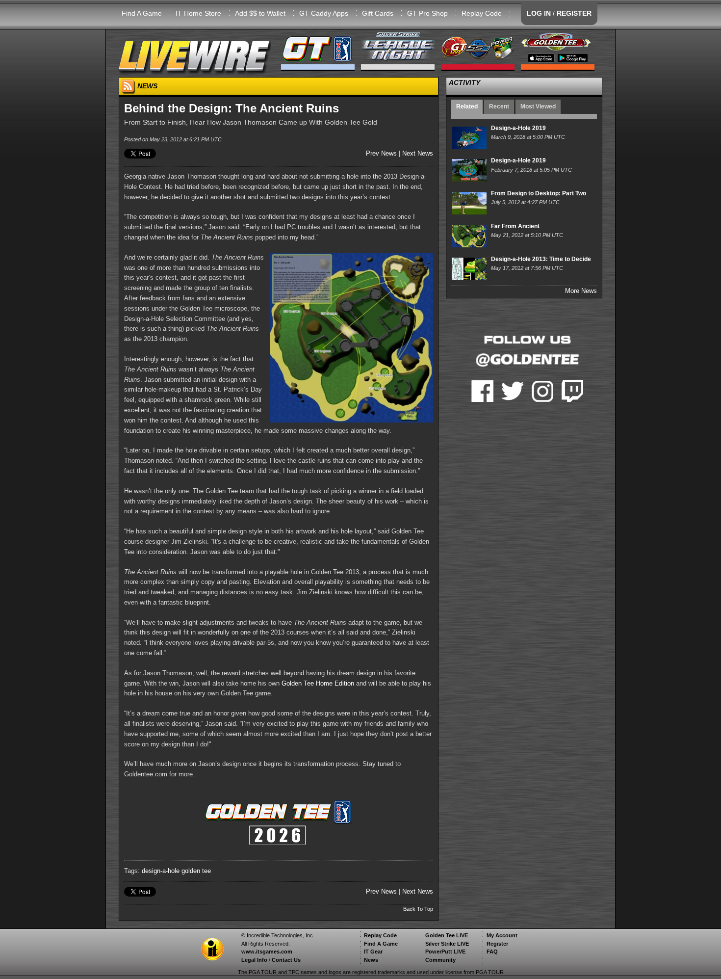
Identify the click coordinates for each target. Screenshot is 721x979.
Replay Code (482, 13)
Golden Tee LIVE (446, 935)
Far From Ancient (515, 226)
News (371, 960)
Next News (417, 153)
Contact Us (286, 960)
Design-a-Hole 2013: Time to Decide (541, 259)
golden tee (196, 870)
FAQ (492, 951)
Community (440, 960)
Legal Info (254, 960)
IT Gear (373, 951)
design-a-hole (161, 870)
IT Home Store (198, 13)
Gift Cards (377, 13)
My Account (502, 935)
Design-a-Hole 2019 (518, 128)
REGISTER (574, 13)
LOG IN (539, 13)
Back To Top (418, 909)
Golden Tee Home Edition (318, 683)
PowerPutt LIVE (445, 951)
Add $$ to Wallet (260, 13)
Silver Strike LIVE (447, 944)
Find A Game (142, 13)
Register (497, 944)
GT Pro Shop (427, 13)
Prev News (381, 153)
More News (581, 290)
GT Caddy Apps (323, 13)
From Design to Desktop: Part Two (538, 193)
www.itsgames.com (266, 951)
